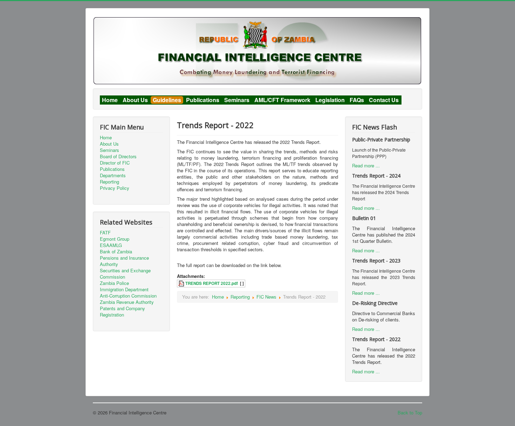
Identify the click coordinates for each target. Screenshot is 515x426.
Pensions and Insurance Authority (124, 261)
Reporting (109, 182)
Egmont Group (114, 239)
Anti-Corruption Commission (128, 296)
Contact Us (384, 100)
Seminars (236, 100)
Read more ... (366, 165)
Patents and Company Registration (122, 311)
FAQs (357, 100)
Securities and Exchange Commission (125, 273)
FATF (105, 232)
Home (110, 100)
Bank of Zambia (116, 251)
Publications (202, 100)
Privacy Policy (114, 188)
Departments (113, 175)
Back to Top (410, 412)
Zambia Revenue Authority (127, 302)
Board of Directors (118, 156)
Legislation (330, 100)
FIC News (266, 296)
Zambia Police (114, 283)
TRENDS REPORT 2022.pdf (211, 283)
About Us (135, 100)
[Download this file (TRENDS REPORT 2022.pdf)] (181, 283)
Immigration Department (124, 289)
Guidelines (167, 100)
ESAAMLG (111, 245)
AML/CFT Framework (282, 100)
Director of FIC (115, 163)
